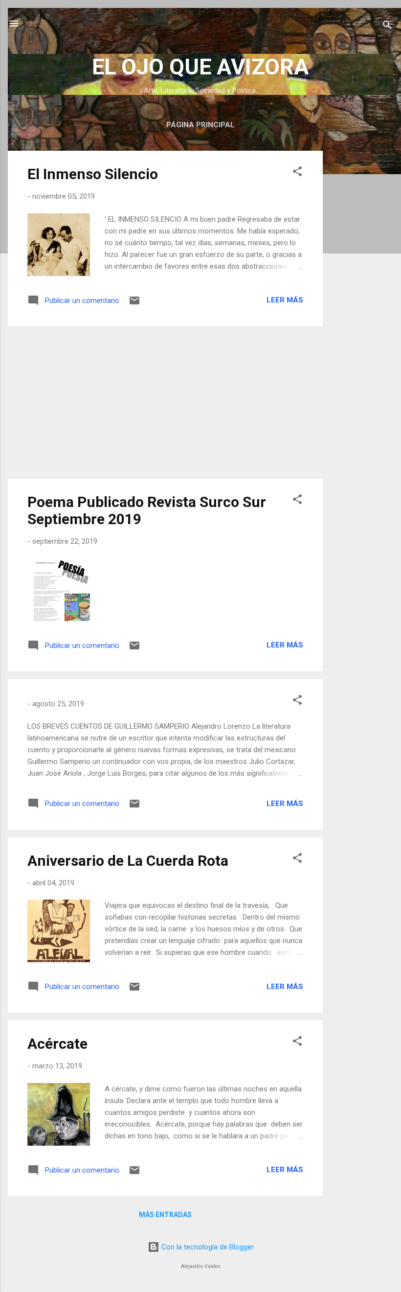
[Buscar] (387, 27)
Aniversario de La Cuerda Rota (127, 860)
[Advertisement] (362, 297)
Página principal (200, 124)
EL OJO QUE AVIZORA (200, 67)
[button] (297, 173)
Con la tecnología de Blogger (206, 1247)
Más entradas (165, 1215)
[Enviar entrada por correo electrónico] (134, 304)
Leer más (285, 300)
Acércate (57, 1043)
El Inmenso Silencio (92, 174)
